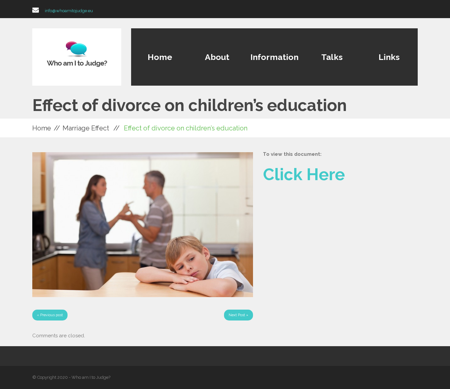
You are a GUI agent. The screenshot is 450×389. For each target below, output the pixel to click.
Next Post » (238, 315)
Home (160, 57)
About (217, 57)
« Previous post (50, 315)
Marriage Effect (86, 128)
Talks (332, 57)
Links (389, 57)
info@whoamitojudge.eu (69, 10)
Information (274, 57)
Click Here (304, 174)
